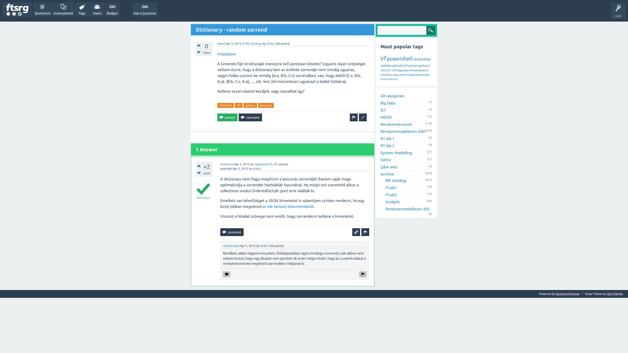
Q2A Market (615, 293)
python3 (250, 105)
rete (383, 70)
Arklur (270, 43)
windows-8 (421, 70)
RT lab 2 (387, 145)
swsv (395, 74)
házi (427, 59)
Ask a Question (145, 13)
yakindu (397, 65)
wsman (385, 65)
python (413, 65)
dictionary (266, 105)
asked (221, 43)
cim (382, 74)
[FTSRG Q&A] (17, 9)
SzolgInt (392, 202)
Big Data (387, 103)
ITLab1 (391, 187)
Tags (81, 13)
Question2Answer (568, 293)
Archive (387, 174)
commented (231, 245)
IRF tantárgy (253, 43)
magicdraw (415, 74)
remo (418, 59)
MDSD (386, 117)
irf (383, 58)
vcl (396, 79)
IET (383, 110)
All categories (392, 96)
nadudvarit (261, 164)
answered (226, 164)
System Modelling (396, 153)
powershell (400, 59)
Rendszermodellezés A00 (402, 131)
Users (97, 13)
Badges (112, 13)
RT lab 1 (387, 138)
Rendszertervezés (396, 124)
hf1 (389, 70)
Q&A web (388, 167)
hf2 (239, 105)
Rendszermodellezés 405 (407, 209)
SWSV (385, 160)
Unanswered (63, 13)
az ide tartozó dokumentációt (288, 206)
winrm (403, 74)
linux (389, 74)
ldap (400, 70)
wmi (390, 79)
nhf (394, 70)
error (384, 79)
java (405, 70)
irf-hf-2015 (225, 105)
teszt (426, 74)
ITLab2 (391, 194)
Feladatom (226, 54)
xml (411, 70)
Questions (43, 13)
